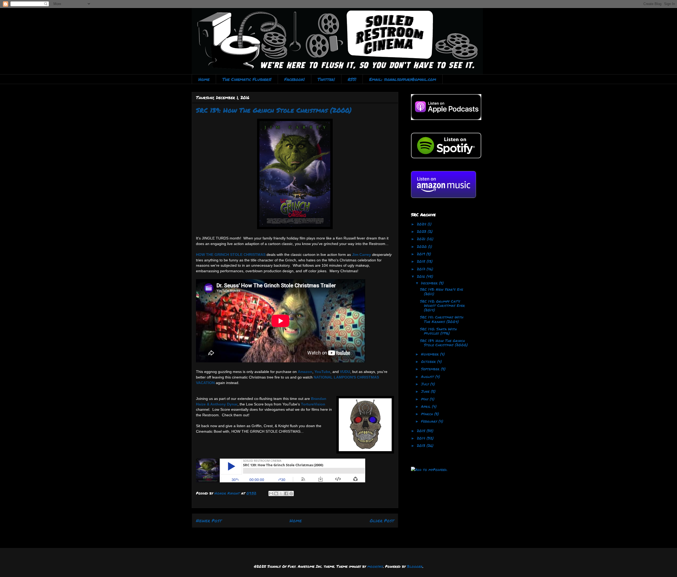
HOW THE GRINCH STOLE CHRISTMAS (231, 254)
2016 (421, 276)
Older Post (382, 520)
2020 (422, 246)
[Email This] (271, 493)
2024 (422, 224)
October (429, 361)
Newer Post (209, 520)
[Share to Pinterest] (291, 493)
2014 (422, 438)
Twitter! (326, 79)
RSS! (352, 79)
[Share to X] (281, 493)
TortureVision (313, 404)
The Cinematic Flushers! (246, 79)
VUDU (345, 372)
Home (203, 79)
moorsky (375, 566)
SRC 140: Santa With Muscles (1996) (438, 331)
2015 (422, 430)
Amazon (305, 372)
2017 (422, 268)
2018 (422, 261)
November (430, 354)
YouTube (322, 372)
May (425, 398)
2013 (422, 445)
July (425, 383)
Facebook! (294, 79)
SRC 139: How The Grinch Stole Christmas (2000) (444, 343)
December (430, 282)
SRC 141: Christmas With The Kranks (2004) (441, 319)
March (427, 413)
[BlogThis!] (276, 493)
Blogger (415, 566)
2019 (421, 253)
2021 (422, 238)
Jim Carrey (361, 254)
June (426, 391)
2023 (422, 231)
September (431, 368)
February (429, 421)
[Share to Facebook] (286, 493)
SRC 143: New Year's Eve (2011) (441, 291)
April (426, 406)
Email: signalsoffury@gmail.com (402, 79)
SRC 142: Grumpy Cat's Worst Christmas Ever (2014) (442, 305)
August (428, 376)
